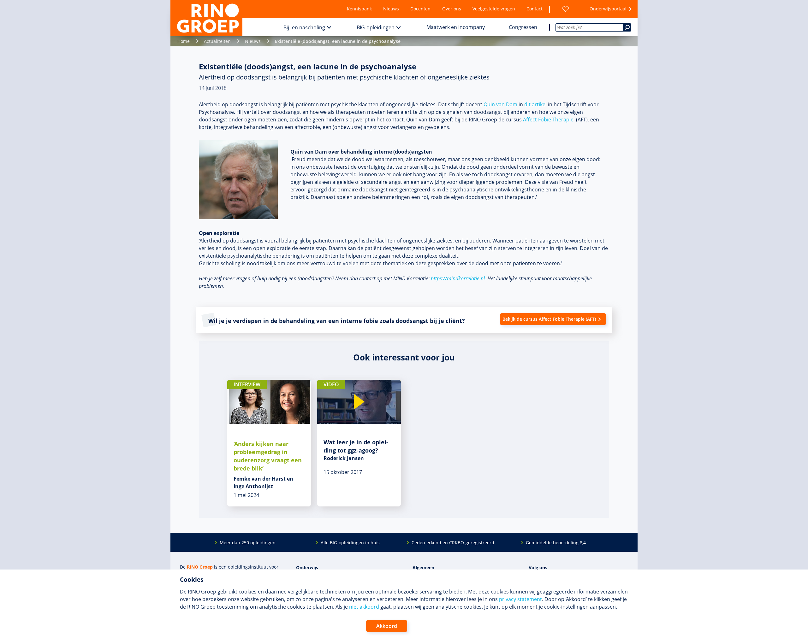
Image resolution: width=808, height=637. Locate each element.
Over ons (451, 9)
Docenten (420, 9)
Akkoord (386, 625)
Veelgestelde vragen (493, 9)
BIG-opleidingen (376, 27)
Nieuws (391, 9)
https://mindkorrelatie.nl (458, 278)
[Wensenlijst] (565, 9)
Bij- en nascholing (304, 27)
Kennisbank (359, 9)
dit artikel (535, 104)
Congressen (523, 27)
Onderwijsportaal (608, 9)
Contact (534, 9)
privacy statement (520, 599)
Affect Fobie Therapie (548, 119)
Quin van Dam (500, 104)
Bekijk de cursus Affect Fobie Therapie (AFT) (549, 319)
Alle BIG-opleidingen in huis (350, 543)
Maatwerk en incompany (455, 27)
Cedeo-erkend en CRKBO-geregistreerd (453, 543)
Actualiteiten (217, 41)
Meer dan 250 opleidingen (248, 543)
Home (183, 41)
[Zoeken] (627, 27)
